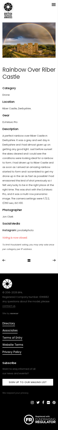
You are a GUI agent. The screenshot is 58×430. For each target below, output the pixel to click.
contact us (8, 306)
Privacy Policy (11, 352)
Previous (4, 260)
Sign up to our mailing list (28, 382)
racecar (14, 313)
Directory (8, 323)
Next (54, 260)
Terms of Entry (12, 338)
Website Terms (12, 345)
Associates (10, 330)
